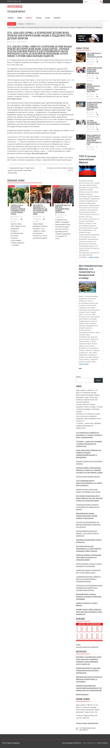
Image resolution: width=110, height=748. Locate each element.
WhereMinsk (23, 42)
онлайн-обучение (93, 117)
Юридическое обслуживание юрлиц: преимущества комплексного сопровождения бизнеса (89, 587)
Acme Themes (103, 743)
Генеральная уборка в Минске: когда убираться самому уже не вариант (87, 507)
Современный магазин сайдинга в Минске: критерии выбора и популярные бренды (88, 579)
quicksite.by (94, 647)
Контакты (57, 18)
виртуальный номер (93, 131)
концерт (13, 221)
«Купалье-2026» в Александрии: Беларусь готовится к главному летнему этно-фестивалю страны (18, 209)
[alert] (89, 729)
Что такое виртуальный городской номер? (93, 122)
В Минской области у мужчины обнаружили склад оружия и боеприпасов (62, 208)
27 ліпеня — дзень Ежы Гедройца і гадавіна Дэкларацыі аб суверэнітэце (88, 425)
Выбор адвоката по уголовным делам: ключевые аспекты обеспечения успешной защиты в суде (94, 139)
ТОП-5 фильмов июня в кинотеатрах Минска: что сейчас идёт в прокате (89, 483)
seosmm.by (86, 647)
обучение (90, 64)
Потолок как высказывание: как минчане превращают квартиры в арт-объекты (88, 524)
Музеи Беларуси (82, 694)
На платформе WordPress (71, 743)
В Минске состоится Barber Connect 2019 (60, 169)
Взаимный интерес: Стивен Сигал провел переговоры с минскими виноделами (21, 170)
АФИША (19, 18)
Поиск (78, 377)
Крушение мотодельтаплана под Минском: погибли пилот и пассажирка (89, 679)
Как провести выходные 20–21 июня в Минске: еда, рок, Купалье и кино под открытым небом (40, 209)
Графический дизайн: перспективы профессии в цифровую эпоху (94, 70)
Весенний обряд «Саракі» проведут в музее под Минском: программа (88, 596)
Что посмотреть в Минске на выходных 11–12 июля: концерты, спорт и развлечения (89, 435)
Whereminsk (15, 6)
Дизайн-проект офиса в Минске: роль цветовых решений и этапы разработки (89, 611)
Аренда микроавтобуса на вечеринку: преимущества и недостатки (93, 87)
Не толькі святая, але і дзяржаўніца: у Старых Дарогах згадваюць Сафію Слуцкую (88, 548)
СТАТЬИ (47, 18)
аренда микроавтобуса (94, 99)
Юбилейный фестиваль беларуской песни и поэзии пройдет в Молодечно (86, 515)
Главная (10, 18)
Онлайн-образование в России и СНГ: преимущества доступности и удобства (94, 106)
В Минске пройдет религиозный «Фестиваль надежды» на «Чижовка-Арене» (88, 557)
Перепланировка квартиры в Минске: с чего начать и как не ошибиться (87, 533)
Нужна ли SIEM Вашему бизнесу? (88, 476)
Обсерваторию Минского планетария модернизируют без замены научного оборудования (89, 688)
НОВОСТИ (29, 18)
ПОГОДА (38, 18)
